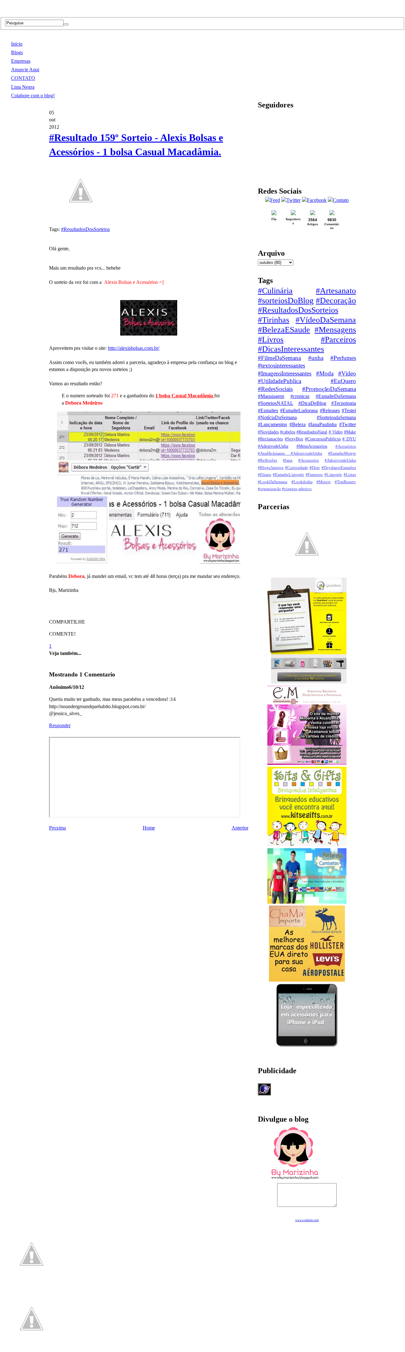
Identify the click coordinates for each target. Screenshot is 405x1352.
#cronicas (299, 396)
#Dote (314, 467)
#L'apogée (333, 474)
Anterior (240, 827)
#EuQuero (343, 381)
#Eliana (264, 474)
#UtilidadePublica (279, 381)
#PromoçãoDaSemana (329, 389)
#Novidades (268, 431)
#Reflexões (267, 460)
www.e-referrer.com (307, 1220)
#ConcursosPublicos (323, 438)
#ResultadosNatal (311, 431)
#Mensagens (335, 329)
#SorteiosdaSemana (336, 417)
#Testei (349, 410)
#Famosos (314, 474)
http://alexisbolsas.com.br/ (133, 348)
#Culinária (275, 290)
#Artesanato (336, 290)
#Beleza (298, 424)
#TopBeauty (345, 482)
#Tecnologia (343, 403)
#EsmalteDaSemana (336, 396)
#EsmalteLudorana (299, 410)
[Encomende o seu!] (31, 1348)
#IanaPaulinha (322, 424)
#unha (315, 358)
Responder (60, 725)
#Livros (271, 339)
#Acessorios (308, 460)
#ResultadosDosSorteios (85, 229)
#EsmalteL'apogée (288, 474)
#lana (287, 460)
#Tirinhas (273, 319)
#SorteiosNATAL (275, 403)
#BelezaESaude (284, 329)
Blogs (17, 52)
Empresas (20, 61)
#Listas (350, 474)
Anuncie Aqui (25, 69)
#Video (347, 373)
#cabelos (287, 431)
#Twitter (347, 424)
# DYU (349, 438)
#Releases (330, 410)
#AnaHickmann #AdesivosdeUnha (290, 453)
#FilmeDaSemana (279, 358)
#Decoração (336, 300)
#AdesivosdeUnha (340, 460)
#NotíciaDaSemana (277, 417)
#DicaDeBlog (312, 403)
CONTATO (23, 78)
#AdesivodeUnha (273, 446)
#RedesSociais (275, 389)
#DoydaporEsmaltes (338, 467)
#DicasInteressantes (291, 349)
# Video (336, 431)
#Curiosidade (296, 467)
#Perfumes (343, 358)
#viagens (289, 489)
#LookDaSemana (272, 482)
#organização (269, 489)
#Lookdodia (302, 482)
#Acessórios (345, 446)
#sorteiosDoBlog (286, 300)
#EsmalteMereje (342, 453)
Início (16, 44)
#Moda (324, 373)
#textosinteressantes (281, 365)
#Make (350, 431)
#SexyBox (294, 438)
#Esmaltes (268, 410)
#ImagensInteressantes (284, 373)
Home (149, 827)
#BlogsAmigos (271, 467)
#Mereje (323, 482)
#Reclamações (270, 438)
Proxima (57, 827)
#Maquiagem (271, 396)
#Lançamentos (272, 424)
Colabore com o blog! (33, 95)
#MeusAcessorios (311, 446)
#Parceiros (338, 339)
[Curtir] (80, 219)
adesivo (305, 489)
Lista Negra (22, 87)
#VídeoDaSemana (326, 319)
